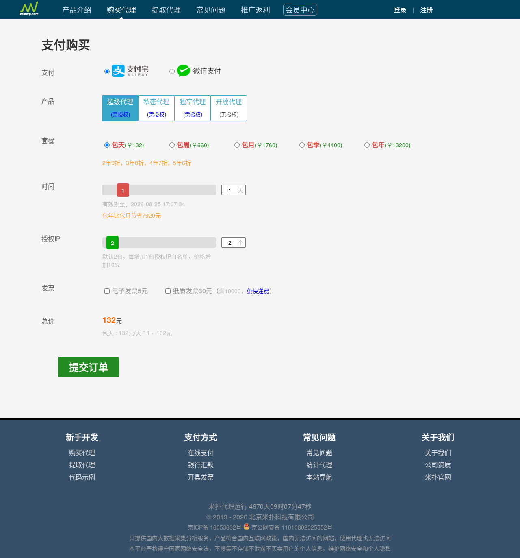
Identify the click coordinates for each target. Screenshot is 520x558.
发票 (47, 288)
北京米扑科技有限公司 (281, 517)
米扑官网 (438, 477)
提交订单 (88, 367)
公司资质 (438, 465)
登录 (400, 10)
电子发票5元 (130, 291)
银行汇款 (201, 465)
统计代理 (319, 465)
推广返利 (255, 9)
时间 (47, 186)
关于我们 (438, 452)
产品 (47, 101)
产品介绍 (76, 9)
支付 (47, 72)
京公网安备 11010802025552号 (292, 527)
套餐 (47, 140)
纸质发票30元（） (224, 291)
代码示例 (82, 477)
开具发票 (201, 477)
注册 (426, 10)
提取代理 (166, 9)
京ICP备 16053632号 (215, 527)
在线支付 (201, 452)
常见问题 (210, 9)
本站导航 (319, 477)
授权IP (51, 238)
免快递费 (258, 291)
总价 (47, 321)
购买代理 (121, 9)
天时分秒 (280, 506)
